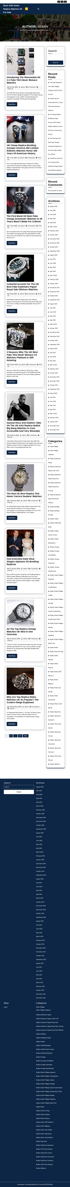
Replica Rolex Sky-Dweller (44, 1130)
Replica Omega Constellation (44, 1061)
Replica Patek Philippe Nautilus (45, 1095)
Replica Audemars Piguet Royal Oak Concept (54, 486)
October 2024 (54, 295)
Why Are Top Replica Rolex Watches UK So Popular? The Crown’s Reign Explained (23, 700)
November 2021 (54, 430)
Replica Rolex (54, 647)
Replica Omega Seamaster (44, 1064)
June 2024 (53, 312)
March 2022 (53, 413)
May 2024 (53, 316)
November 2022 (54, 381)
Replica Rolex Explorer (43, 1118)
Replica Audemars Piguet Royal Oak (47, 1022)
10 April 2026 (13, 364)
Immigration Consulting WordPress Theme (30, 1184)
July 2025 (53, 259)
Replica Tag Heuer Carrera (44, 1153)
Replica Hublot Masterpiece (44, 1053)
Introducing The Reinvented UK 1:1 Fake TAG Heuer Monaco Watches (23, 80)
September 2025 (55, 251)
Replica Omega (54, 547)
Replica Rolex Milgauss (43, 1126)
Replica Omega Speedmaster (45, 1068)
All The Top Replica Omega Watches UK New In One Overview (21, 632)
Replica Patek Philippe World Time (46, 1103)
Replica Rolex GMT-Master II (45, 1122)
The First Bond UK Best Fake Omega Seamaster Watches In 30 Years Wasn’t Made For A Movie (24, 219)
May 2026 (53, 218)
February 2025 (54, 279)
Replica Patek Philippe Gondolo (45, 1084)
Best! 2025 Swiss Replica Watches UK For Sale (12, 8)
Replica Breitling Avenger (43, 1037)
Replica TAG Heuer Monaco (44, 1164)
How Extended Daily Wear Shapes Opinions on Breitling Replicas (23, 562)
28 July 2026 (13, 87)
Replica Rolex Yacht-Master (44, 1137)
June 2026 (53, 214)
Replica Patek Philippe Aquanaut (45, 1072)
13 (20, 736)
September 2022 (55, 389)
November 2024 (54, 291)
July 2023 (53, 352)
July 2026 (53, 210)
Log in (5, 1007)
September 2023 (55, 344)
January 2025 (54, 283)
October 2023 (54, 340)
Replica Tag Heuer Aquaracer (45, 1145)
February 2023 (54, 369)
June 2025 (53, 263)
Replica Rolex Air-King (56, 651)
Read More (12, 104)
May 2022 (53, 405)
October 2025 (54, 247)
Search (52, 50)
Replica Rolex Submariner (44, 1133)
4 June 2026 (13, 226)
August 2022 (53, 393)
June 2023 (53, 356)
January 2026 (54, 235)
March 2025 (53, 275)
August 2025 (53, 255)
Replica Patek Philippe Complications (47, 1076)
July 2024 (53, 308)
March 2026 (53, 226)
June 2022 (53, 401)
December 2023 (54, 332)
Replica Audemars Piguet (43, 1014)
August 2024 (53, 304)
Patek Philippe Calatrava (43, 1010)
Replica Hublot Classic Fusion (45, 1049)
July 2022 (53, 397)
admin (23, 87)
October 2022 (54, 385)
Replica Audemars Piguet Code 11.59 (47, 1018)
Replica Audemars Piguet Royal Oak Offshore (54, 498)
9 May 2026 (13, 293)
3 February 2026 (14, 500)
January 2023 (54, 373)
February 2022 (54, 417)
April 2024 (53, 320)
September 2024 (55, 300)
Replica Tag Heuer (55, 712)
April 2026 (53, 222)
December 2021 (54, 425)
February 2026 (54, 230)
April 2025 (53, 271)
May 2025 (53, 267)
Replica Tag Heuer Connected (45, 1156)
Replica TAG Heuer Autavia (44, 1149)
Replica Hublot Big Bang (43, 1045)
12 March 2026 (14, 435)
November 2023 (54, 336)
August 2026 (53, 206)
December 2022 (54, 377)
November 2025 (54, 243)
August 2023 (53, 348)
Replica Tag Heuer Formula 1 (44, 1160)
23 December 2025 (15, 706)
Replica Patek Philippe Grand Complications (49, 1087)
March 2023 (53, 365)
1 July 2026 (13, 157)
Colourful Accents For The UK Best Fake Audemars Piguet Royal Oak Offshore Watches (23, 287)
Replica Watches (55, 764)
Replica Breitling (54, 506)
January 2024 (54, 328)
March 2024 (53, 324)
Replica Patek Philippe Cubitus (45, 1080)
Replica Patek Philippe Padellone (46, 1099)
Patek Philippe (54, 446)
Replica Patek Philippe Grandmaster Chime (49, 1091)
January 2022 (54, 421)
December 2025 (54, 239)
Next (25, 736)
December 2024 (54, 287)
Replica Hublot (54, 519)
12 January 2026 (14, 568)
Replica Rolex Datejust (43, 1114)
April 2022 (53, 409)
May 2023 (53, 360)
